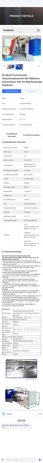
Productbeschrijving (31, 135)
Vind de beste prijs (11, 91)
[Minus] (40, 414)
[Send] (40, 459)
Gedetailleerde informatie (11, 135)
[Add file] (2, 459)
